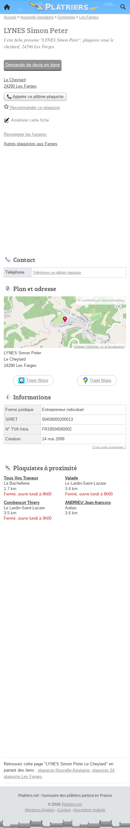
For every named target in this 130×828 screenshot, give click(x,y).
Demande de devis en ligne (32, 64)
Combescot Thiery (21, 502)
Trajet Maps (100, 380)
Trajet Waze (37, 380)
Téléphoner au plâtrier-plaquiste (57, 272)
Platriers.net (72, 804)
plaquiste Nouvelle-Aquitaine (64, 770)
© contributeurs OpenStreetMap (101, 300)
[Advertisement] (65, 691)
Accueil (7, 7)
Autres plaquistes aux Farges (30, 143)
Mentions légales (39, 810)
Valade (71, 478)
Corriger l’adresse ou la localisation (99, 346)
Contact (64, 810)
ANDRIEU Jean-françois (88, 502)
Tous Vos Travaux (21, 478)
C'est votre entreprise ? (109, 447)
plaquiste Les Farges (23, 776)
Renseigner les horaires (25, 134)
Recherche (123, 7)
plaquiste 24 (103, 770)
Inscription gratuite (89, 810)
